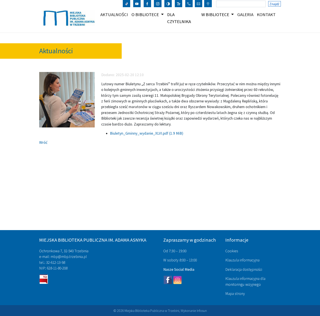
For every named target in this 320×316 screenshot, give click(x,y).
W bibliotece (215, 14)
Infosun (202, 310)
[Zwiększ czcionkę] (178, 3)
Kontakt (267, 14)
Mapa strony (235, 293)
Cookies (231, 251)
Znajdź (274, 4)
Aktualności (115, 14)
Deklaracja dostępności (243, 269)
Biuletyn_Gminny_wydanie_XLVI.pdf (146, 133)
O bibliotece (145, 14)
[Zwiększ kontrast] (168, 3)
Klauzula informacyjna (242, 260)
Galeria (246, 14)
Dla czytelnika (179, 18)
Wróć (43, 142)
